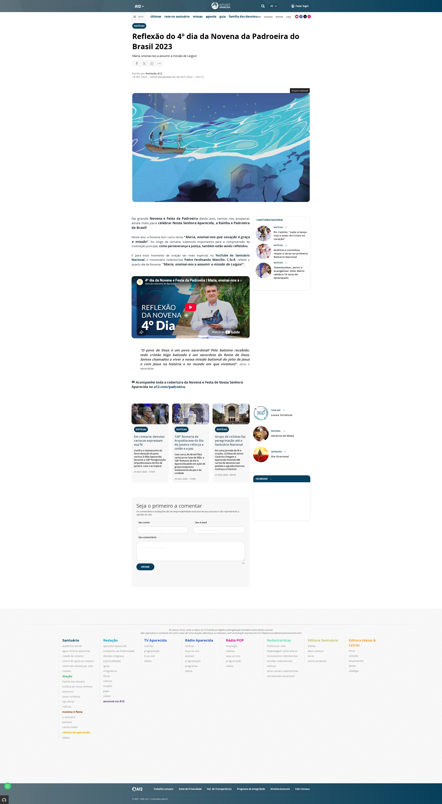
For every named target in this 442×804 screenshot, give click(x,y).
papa (106, 691)
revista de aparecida (76, 732)
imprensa (67, 691)
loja (288, 17)
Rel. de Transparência (219, 789)
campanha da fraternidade (118, 651)
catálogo (353, 670)
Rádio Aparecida (199, 640)
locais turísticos (71, 696)
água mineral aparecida (76, 651)
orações (107, 686)
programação (152, 651)
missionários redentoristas (282, 656)
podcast (189, 656)
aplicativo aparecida (115, 646)
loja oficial (68, 701)
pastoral (67, 722)
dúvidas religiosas (113, 656)
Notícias (139, 25)
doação (268, 17)
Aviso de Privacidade (190, 789)
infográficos (110, 671)
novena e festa (72, 712)
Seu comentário (147, 537)
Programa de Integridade (251, 789)
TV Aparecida (155, 640)
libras (106, 676)
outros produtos (317, 661)
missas (198, 16)
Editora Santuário (323, 640)
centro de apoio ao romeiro (78, 661)
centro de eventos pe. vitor (77, 666)
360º (259, 17)
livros (311, 656)
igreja (106, 666)
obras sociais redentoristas (282, 671)
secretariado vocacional (280, 676)
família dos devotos (243, 16)
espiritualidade (112, 661)
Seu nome (144, 522)
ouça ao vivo (192, 651)
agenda (211, 16)
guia (222, 16)
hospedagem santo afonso (282, 651)
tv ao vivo (149, 656)
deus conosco (316, 651)
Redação (110, 640)
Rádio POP (235, 640)
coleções (354, 655)
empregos (232, 646)
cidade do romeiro (73, 656)
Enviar (145, 566)
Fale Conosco (302, 789)
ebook (352, 665)
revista (279, 17)
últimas (155, 16)
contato (66, 671)
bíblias (312, 646)
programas (191, 666)
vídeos (66, 737)
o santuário (68, 717)
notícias (66, 706)
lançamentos (356, 660)
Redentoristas (279, 640)
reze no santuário (177, 16)
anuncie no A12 (113, 701)
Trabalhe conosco (163, 789)
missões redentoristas (279, 661)
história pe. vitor (276, 646)
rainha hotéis (70, 727)
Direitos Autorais (280, 789)
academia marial (72, 646)
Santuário (70, 640)
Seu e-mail (201, 522)
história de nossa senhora (77, 686)
